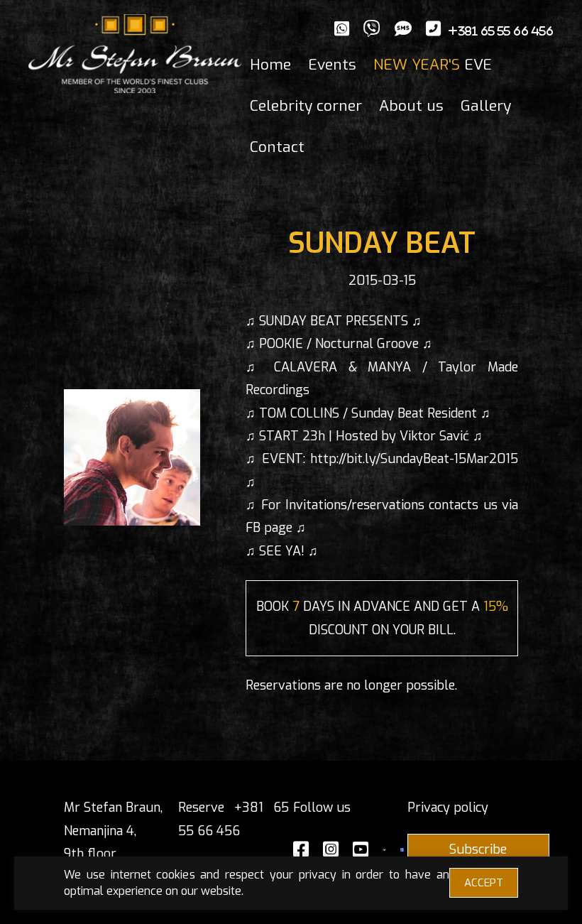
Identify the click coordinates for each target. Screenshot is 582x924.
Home (270, 65)
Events (332, 65)
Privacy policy (447, 807)
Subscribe (478, 849)
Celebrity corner (306, 106)
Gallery (486, 106)
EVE (432, 65)
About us (411, 106)
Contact (277, 147)
